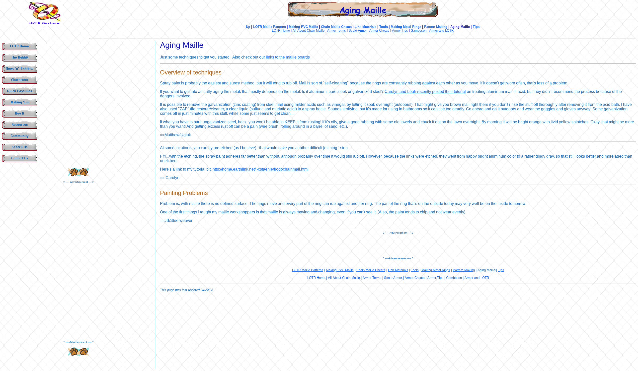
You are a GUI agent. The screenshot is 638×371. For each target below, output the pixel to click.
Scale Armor (358, 30)
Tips (476, 27)
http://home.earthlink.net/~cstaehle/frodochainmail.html (261, 169)
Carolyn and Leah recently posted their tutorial (425, 91)
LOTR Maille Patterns (269, 27)
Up (248, 27)
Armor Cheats (379, 30)
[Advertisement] (78, 262)
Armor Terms (336, 30)
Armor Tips (400, 30)
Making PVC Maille (303, 27)
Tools (383, 27)
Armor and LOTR (441, 30)
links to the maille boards (288, 57)
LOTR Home (281, 30)
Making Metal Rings (406, 27)
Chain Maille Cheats (336, 27)
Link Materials (365, 27)
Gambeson (418, 30)
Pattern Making (435, 27)
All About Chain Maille (308, 30)
